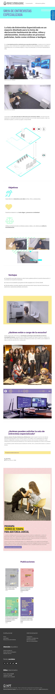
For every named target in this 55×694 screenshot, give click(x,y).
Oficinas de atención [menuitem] (7, 650)
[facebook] (10, 663)
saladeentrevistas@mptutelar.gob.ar (12, 452)
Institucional (8, 3)
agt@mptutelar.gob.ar (43, 689)
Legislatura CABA (7, 675)
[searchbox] (48, 10)
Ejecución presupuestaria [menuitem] (32, 641)
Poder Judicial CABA (8, 673)
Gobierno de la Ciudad (8, 676)
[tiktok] (13, 663)
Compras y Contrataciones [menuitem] (32, 638)
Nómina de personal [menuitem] (31, 639)
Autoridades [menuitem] (6, 638)
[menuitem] (7, 3)
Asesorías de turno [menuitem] (7, 653)
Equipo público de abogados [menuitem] (9, 652)
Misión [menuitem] (4, 636)
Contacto (7, 10)
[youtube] (16, 663)
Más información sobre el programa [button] (13, 547)
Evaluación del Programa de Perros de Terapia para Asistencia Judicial (26, 589)
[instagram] (7, 663)
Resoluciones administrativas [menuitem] (9, 639)
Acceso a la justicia (18, 3)
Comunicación (29, 3)
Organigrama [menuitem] (29, 636)
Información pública (40, 3)
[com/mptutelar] (4, 663)
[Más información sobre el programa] (27, 497)
